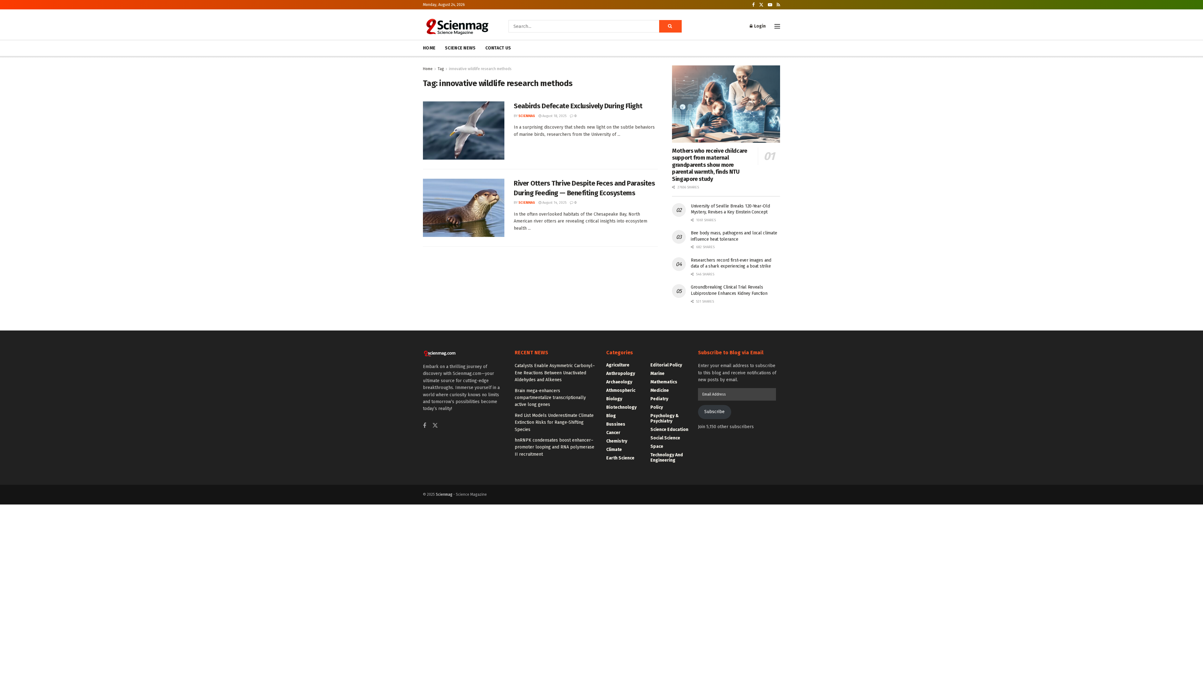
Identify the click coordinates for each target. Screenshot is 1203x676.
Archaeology (619, 382)
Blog (611, 415)
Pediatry (659, 399)
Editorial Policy (666, 365)
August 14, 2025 (553, 203)
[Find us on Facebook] (753, 5)
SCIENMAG (526, 116)
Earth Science (620, 458)
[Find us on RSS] (778, 5)
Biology (614, 399)
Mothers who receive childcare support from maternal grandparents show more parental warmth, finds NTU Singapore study (709, 164)
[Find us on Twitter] (761, 5)
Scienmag (444, 494)
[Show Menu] (777, 26)
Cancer (613, 432)
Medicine (659, 390)
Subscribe (714, 411)
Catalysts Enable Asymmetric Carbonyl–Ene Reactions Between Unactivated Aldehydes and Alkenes (555, 372)
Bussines (615, 424)
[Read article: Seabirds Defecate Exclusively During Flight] (463, 130)
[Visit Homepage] (457, 26)
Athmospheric (620, 390)
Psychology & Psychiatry (664, 418)
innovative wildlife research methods (480, 69)
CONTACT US (498, 48)
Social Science (665, 438)
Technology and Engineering (666, 457)
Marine (657, 373)
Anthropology (620, 373)
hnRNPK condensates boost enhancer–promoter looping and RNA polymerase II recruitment (554, 447)
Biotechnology (621, 407)
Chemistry (616, 441)
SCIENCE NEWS (460, 48)
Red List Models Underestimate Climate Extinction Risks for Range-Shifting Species (554, 422)
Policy (656, 407)
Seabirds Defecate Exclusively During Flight (578, 106)
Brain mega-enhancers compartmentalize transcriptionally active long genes (550, 397)
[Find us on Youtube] (770, 5)
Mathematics (663, 382)
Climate (614, 449)
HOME (429, 48)
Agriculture (617, 365)
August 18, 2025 (553, 116)
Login (759, 26)
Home (428, 69)
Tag (441, 69)
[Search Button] (670, 26)
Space (656, 446)
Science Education (669, 429)
